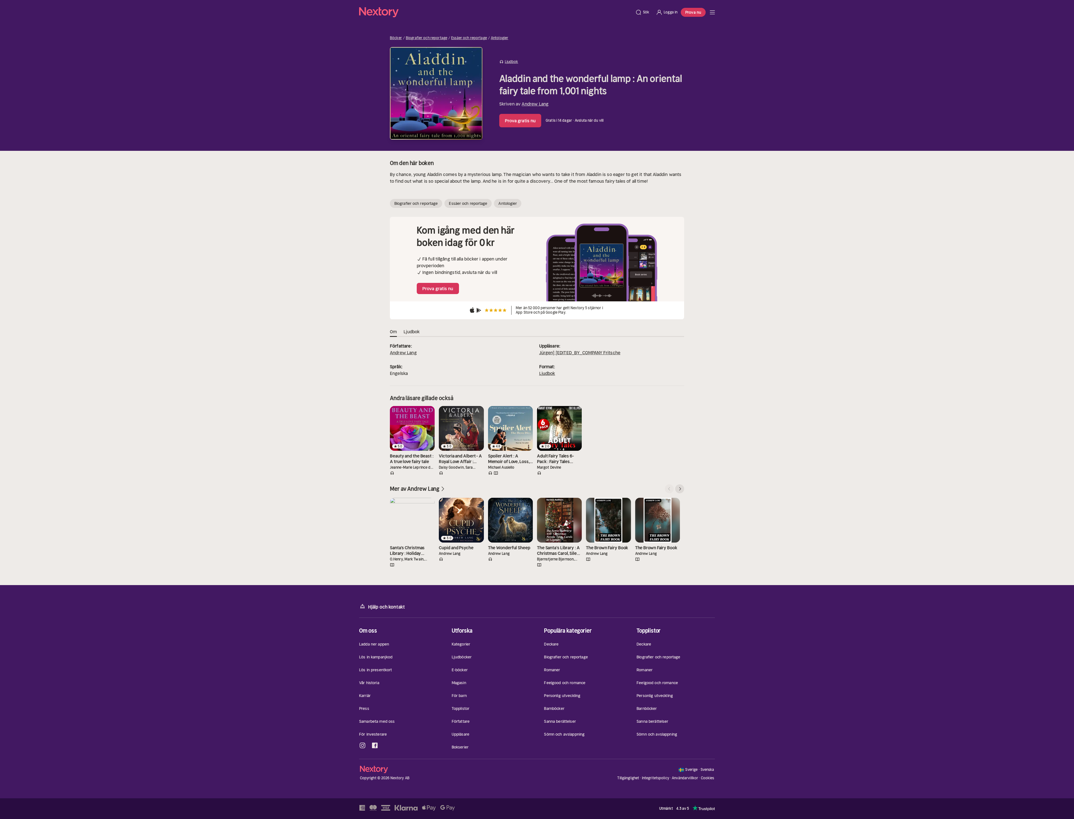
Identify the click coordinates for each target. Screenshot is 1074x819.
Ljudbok (547, 373)
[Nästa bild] (679, 488)
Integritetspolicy (655, 778)
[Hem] (495, 12)
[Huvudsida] (712, 12)
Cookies (707, 778)
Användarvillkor (685, 778)
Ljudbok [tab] (412, 331)
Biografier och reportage (426, 38)
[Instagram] (362, 745)
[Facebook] (374, 745)
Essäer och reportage (469, 38)
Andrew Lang (535, 104)
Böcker (396, 38)
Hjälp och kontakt (386, 607)
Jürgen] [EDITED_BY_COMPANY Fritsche (580, 352)
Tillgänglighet (628, 778)
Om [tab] (393, 331)
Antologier (499, 38)
